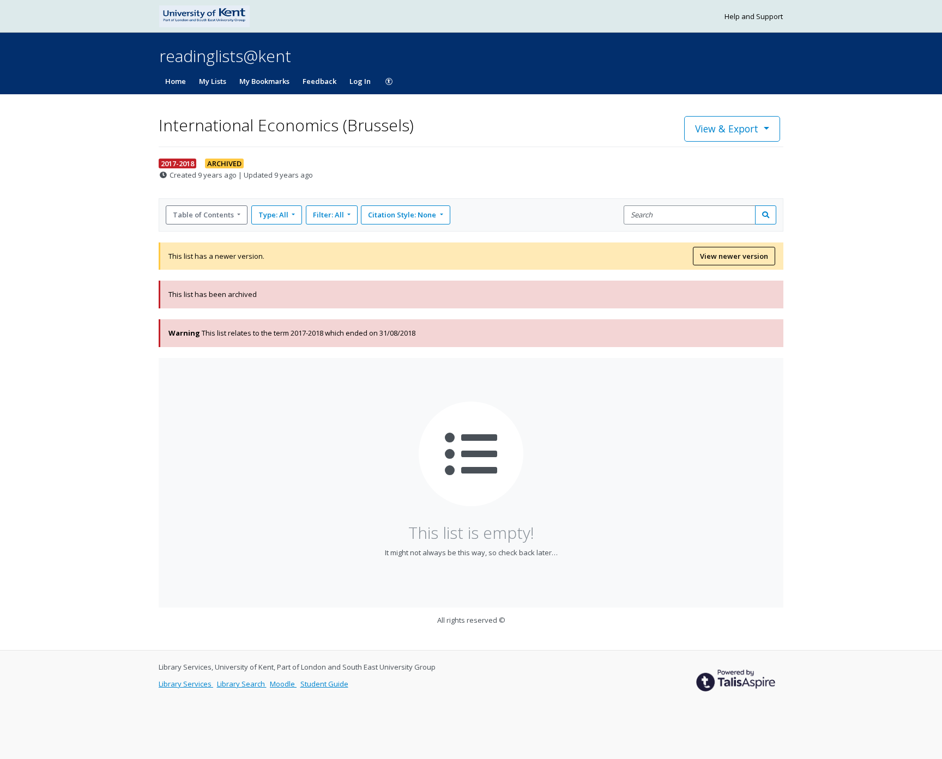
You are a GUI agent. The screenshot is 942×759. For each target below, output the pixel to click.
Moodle (283, 684)
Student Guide (324, 684)
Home (175, 81)
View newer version (734, 256)
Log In (360, 81)
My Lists (212, 81)
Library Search (242, 684)
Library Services (186, 684)
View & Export (726, 128)
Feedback (319, 81)
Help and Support (753, 16)
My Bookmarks (264, 81)
